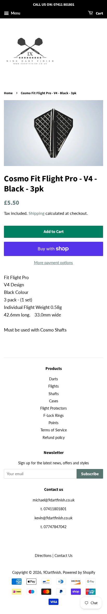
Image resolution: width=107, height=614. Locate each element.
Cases (53, 401)
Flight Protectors (53, 408)
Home (8, 93)
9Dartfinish (52, 572)
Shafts (54, 393)
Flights (53, 386)
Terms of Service (54, 430)
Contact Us (63, 555)
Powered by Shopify (79, 572)
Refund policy (54, 437)
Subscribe (90, 474)
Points (53, 422)
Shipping (36, 213)
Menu (15, 13)
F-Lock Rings (53, 415)
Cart (99, 13)
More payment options (53, 262)
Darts (53, 379)
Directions (43, 555)
